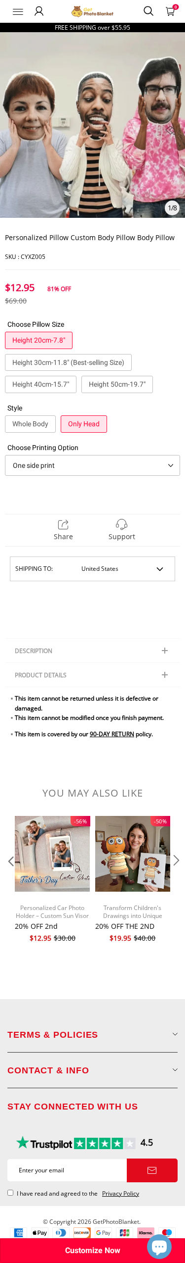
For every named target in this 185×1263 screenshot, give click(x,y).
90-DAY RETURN (112, 734)
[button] (10, 880)
